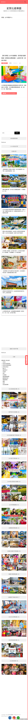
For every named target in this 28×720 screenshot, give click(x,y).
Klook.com (3, 142)
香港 (4, 383)
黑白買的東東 (5, 384)
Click (26, 360)
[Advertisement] (14, 39)
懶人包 (4, 368)
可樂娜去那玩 (4, 63)
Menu (4, 2)
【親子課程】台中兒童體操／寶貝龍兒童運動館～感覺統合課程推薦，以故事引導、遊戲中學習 (13, 58)
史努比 (10, 63)
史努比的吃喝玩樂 (6, 363)
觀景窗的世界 (5, 378)
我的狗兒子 (5, 370)
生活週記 (4, 374)
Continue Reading (11, 93)
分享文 (4, 362)
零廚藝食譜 (5, 379)
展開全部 (3, 360)
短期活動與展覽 (6, 376)
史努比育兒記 (5, 366)
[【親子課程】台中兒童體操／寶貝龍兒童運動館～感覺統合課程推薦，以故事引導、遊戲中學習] (14, 74)
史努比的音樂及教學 (7, 365)
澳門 (4, 373)
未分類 (4, 371)
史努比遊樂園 (14, 8)
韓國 (4, 381)
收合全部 (8, 360)
